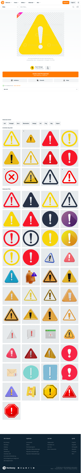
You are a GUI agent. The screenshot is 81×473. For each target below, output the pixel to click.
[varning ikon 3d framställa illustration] (50, 276)
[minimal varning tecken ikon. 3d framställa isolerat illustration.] (50, 257)
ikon (18, 123)
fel (40, 123)
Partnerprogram (30, 447)
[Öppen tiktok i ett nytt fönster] (28, 468)
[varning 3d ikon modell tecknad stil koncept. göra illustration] (12, 334)
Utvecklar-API (7, 454)
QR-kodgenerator (8, 460)
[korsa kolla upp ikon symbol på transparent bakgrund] (12, 177)
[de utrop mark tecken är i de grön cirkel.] (31, 372)
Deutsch (73, 449)
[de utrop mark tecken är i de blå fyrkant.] (50, 372)
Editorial (30, 2)
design (34, 123)
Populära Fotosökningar (32, 451)
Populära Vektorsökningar (33, 449)
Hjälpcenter (50, 442)
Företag (6, 449)
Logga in (72, 2)
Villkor (50, 468)
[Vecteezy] (2, 2)
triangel (11, 123)
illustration (26, 123)
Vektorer (7, 2)
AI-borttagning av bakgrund (11, 458)
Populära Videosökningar (32, 454)
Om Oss (49, 447)
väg (51, 123)
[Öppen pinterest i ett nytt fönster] (26, 468)
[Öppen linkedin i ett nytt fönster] (23, 468)
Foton (15, 2)
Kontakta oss (50, 444)
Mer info (6, 89)
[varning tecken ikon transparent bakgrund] (12, 158)
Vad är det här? (17, 85)
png (46, 123)
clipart (58, 123)
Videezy (6, 447)
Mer (38, 2)
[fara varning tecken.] (50, 392)
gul (5, 123)
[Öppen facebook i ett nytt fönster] (18, 468)
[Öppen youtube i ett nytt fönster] (33, 468)
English (73, 442)
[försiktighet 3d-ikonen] (12, 276)
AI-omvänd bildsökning (10, 456)
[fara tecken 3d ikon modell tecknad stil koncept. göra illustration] (31, 392)
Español (73, 444)
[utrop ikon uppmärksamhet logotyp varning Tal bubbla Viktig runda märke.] (69, 353)
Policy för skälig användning (69, 468)
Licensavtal (29, 442)
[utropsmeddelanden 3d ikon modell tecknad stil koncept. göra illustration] (12, 372)
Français (73, 451)
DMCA (27, 444)
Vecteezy (6, 444)
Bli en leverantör (51, 449)
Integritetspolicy (57, 468)
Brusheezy (6, 442)
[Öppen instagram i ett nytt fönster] (21, 468)
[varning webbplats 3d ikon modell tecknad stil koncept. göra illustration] (50, 334)
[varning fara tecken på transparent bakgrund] (69, 177)
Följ (47, 68)
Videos (23, 2)
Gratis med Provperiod (40, 74)
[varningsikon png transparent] (31, 139)
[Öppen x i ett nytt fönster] (31, 468)
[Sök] (72, 7)
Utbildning (6, 451)
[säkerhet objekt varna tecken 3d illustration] (31, 276)
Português (73, 447)
